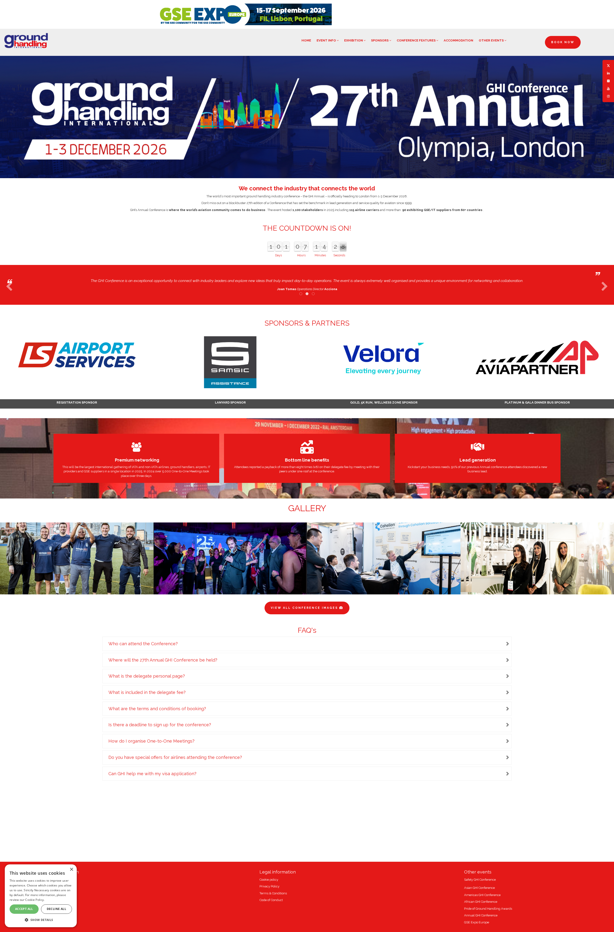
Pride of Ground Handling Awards (488, 908)
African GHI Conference (480, 901)
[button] (41, 919)
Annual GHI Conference (480, 915)
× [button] (71, 869)
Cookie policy (269, 879)
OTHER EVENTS (491, 40)
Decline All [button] (56, 909)
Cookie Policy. (34, 900)
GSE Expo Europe (476, 922)
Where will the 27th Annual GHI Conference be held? (162, 659)
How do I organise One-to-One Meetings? (151, 741)
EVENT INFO (327, 40)
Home (306, 40)
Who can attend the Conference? (143, 643)
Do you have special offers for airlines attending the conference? (175, 757)
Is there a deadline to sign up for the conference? (159, 724)
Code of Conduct (271, 900)
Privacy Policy (269, 886)
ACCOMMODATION (458, 40)
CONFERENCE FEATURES (416, 40)
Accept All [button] (24, 909)
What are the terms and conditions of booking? (157, 708)
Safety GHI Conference (480, 879)
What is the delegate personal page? (146, 676)
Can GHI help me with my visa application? (152, 773)
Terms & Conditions (273, 893)
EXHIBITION (354, 40)
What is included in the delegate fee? (147, 692)
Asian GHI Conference (479, 888)
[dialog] (41, 895)
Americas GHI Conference (482, 895)
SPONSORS (380, 40)
